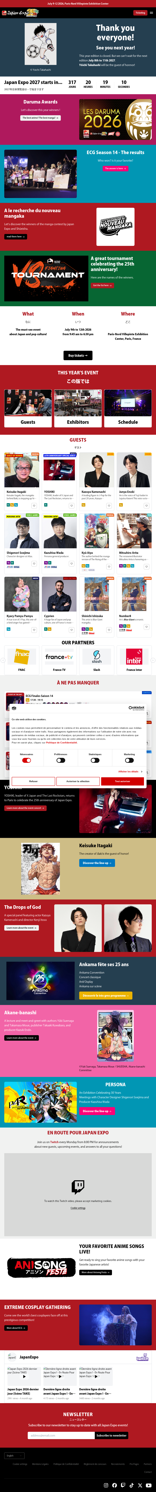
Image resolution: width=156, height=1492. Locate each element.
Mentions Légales (40, 1464)
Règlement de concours (95, 1464)
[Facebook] (115, 1485)
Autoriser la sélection (77, 781)
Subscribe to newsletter (111, 1435)
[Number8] (134, 607)
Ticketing (140, 13)
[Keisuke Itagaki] (21, 482)
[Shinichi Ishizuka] (96, 607)
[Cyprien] (59, 607)
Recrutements (118, 1464)
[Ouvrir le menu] (151, 13)
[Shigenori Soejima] (21, 544)
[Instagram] (106, 1485)
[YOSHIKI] (59, 482)
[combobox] (14, 1456)
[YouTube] (149, 1485)
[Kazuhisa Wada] (59, 544)
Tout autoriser (122, 781)
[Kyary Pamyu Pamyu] (21, 607)
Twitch (54, 1142)
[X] (140, 1485)
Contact (148, 1472)
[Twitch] (123, 1485)
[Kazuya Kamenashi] (96, 482)
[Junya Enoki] (134, 482)
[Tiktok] (132, 1485)
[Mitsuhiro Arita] (134, 544)
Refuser (33, 781)
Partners (148, 1464)
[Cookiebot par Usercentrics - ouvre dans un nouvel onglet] (131, 708)
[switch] (61, 760)
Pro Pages (134, 1464)
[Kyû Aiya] (96, 544)
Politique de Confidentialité (66, 1464)
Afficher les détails (128, 771)
